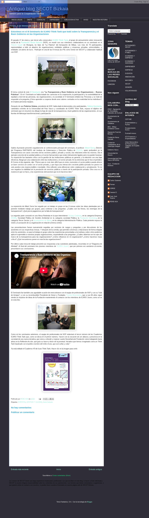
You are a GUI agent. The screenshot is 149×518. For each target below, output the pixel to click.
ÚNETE (29, 20)
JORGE (112, 188)
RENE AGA (114, 201)
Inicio (58, 469)
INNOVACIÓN (130, 77)
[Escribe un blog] (46, 399)
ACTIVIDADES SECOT (130, 46)
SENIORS (128, 87)
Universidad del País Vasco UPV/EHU (115, 159)
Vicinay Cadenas (74, 216)
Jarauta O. (113, 192)
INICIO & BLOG (17, 20)
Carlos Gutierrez (115, 180)
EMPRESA (129, 70)
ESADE (79, 150)
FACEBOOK (112, 81)
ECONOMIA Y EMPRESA (130, 57)
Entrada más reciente (20, 469)
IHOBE (13, 218)
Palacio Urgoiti (16, 45)
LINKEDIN (111, 84)
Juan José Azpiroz (113, 197)
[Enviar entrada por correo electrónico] (39, 399)
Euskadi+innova (130, 133)
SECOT (127, 84)
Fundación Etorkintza (88, 218)
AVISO (85, 20)
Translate (124, 34)
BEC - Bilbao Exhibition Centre (113, 128)
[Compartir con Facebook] (50, 399)
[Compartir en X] (48, 399)
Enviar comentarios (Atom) (61, 475)
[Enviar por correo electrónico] (44, 399)
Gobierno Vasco (113, 150)
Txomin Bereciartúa (73, 295)
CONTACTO (41, 20)
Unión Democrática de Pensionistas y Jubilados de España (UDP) (132, 144)
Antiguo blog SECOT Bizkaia (38, 8)
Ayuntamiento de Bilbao (42, 220)
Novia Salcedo (48, 402)
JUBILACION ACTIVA (71, 20)
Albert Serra (90, 148)
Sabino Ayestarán (94, 106)
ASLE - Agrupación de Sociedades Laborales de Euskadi (115, 111)
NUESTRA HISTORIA (100, 20)
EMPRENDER (54, 20)
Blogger (89, 502)
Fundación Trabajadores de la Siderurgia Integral (114, 144)
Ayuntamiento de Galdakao (113, 122)
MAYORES (129, 80)
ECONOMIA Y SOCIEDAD (130, 62)
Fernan (112, 184)
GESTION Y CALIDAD (34, 402)
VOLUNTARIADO (131, 91)
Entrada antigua (95, 469)
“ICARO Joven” (63, 246)
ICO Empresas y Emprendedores (130, 137)
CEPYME (128, 119)
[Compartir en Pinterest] (53, 399)
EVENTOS (22, 402)
